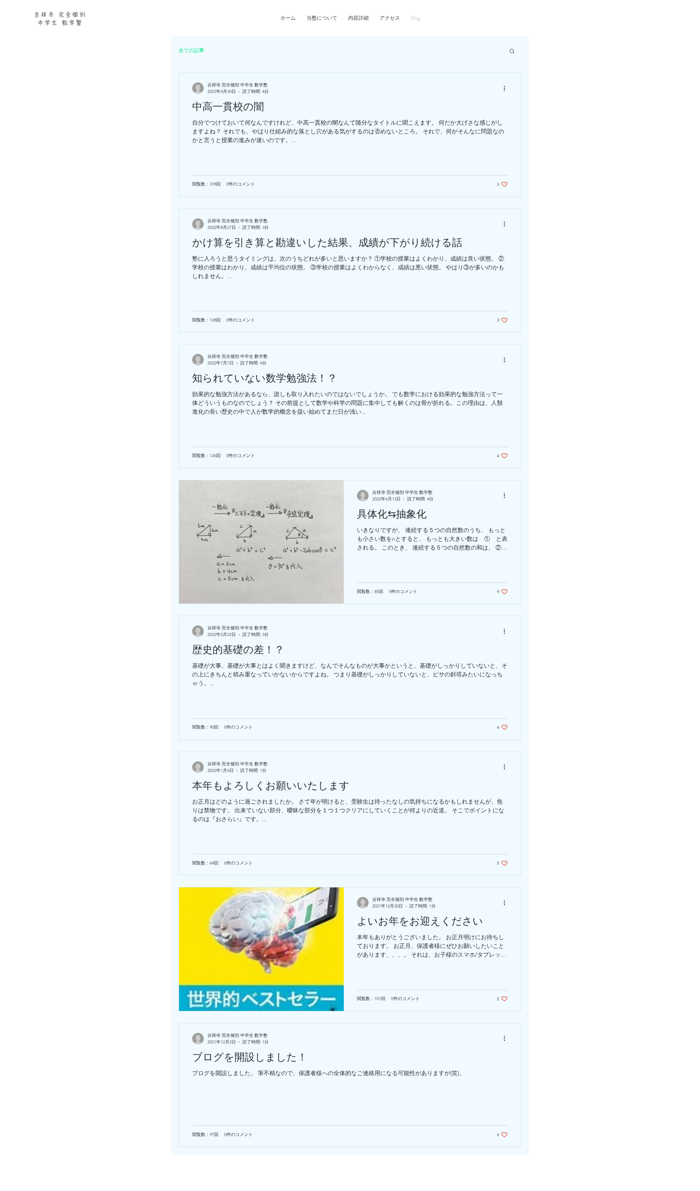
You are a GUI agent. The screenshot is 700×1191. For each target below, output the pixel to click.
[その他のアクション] (506, 88)
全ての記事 (191, 50)
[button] (512, 51)
